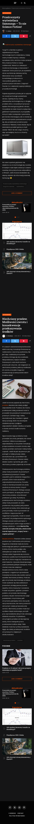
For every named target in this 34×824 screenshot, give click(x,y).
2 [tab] (17, 217)
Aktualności (7, 13)
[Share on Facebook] (6, 36)
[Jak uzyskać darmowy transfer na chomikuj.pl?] (17, 231)
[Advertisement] (17, 293)
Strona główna (6, 8)
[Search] (24, 3)
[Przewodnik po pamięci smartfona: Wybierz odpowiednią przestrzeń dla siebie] (27, 208)
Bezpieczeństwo (8, 539)
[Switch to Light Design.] (21, 3)
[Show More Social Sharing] (30, 36)
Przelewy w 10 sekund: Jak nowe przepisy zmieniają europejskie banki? (16, 669)
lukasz (9, 31)
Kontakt (21, 813)
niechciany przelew (9, 640)
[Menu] (15, 3)
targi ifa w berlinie (8, 186)
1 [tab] (15, 217)
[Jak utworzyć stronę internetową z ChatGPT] (17, 261)
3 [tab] (19, 217)
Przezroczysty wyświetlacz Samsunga (15, 184)
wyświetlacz (20, 186)
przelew (5, 405)
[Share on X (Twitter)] (15, 36)
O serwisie (12, 813)
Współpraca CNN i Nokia (15, 249)
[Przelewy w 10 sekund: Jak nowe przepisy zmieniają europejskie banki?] (17, 657)
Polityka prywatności (17, 816)
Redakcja (10, 336)
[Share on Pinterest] (24, 36)
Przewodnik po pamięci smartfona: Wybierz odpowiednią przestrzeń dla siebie (10, 207)
